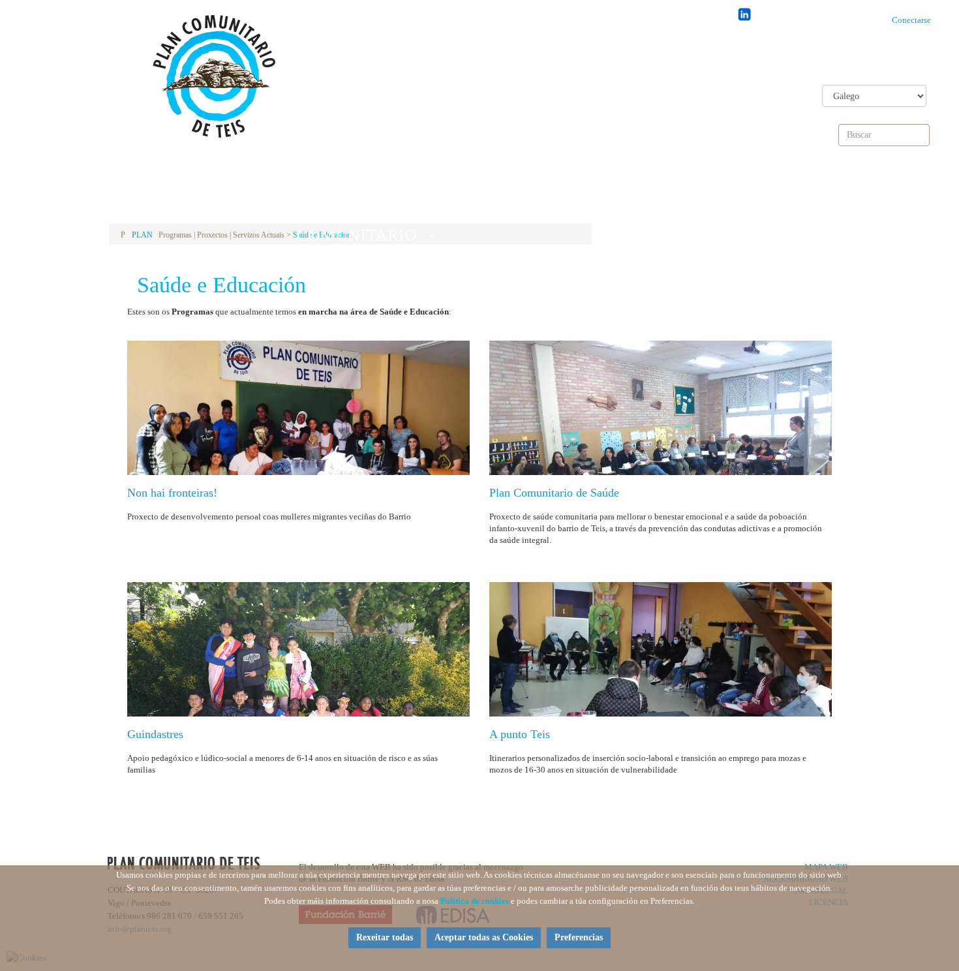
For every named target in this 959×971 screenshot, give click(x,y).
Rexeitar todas (384, 937)
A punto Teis (519, 734)
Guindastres (155, 734)
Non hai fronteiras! (172, 492)
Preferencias (579, 937)
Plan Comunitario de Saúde (554, 492)
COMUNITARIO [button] (354, 199)
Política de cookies (474, 901)
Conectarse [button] (914, 20)
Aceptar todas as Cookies (483, 937)
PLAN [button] (188, 195)
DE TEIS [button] (520, 195)
